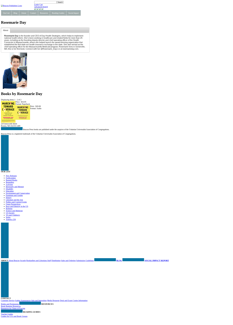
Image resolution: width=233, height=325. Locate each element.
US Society (10, 213)
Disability (9, 189)
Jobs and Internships (39, 300)
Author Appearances (23, 300)
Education (10, 191)
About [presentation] (5, 30)
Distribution (56, 261)
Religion (9, 209)
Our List (6, 13)
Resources (44, 13)
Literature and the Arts (14, 200)
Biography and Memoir (15, 187)
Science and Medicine (14, 211)
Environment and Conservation (18, 193)
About (23, 13)
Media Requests (53, 300)
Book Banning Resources (11, 306)
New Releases (11, 176)
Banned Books (11, 180)
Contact (33, 13)
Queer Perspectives (13, 204)
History (9, 198)
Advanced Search (41, 7)
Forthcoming (11, 178)
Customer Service (8, 300)
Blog (15, 13)
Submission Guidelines (85, 261)
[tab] (5, 30)
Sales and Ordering (68, 261)
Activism (9, 184)
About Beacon (14, 261)
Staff (49, 261)
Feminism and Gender (14, 195)
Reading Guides (58, 13)
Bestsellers (10, 182)
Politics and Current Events (16, 202)
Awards (23, 261)
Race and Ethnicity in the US (17, 206)
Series (8, 217)
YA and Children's (13, 215)
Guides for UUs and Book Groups (14, 316)
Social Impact (73, 13)
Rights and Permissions (10, 304)
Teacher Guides (7, 314)
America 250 (11, 219)
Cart (41, 5)
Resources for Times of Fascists (13, 308)
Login (36, 5)
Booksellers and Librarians (36, 261)
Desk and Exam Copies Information (73, 300)
